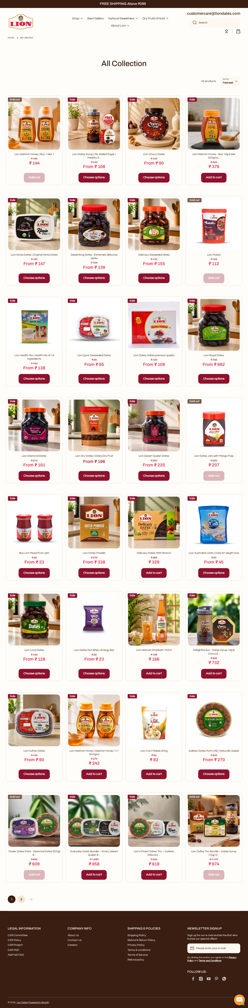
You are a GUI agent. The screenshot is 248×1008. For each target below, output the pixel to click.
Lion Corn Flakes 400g (153, 751)
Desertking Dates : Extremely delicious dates (94, 256)
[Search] (193, 23)
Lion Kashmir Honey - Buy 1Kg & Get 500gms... (213, 156)
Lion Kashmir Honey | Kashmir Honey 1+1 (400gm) (94, 753)
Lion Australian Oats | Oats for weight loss (214, 553)
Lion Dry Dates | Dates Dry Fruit (94, 456)
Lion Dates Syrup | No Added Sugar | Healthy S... (94, 156)
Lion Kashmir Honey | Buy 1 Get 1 (34, 154)
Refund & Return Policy (141, 940)
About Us (73, 935)
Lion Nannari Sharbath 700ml (154, 650)
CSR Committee (18, 935)
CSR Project (15, 945)
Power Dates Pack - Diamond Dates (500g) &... (34, 853)
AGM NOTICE (16, 955)
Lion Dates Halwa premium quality (154, 355)
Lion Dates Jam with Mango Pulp (213, 456)
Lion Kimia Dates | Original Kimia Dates (34, 254)
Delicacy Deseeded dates (154, 254)
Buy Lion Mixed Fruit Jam (34, 553)
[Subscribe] (235, 948)
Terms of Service (137, 955)
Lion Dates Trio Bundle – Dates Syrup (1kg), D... (213, 853)
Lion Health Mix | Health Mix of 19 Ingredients (34, 357)
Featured (228, 82)
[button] (238, 31)
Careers (73, 945)
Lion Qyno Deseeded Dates (94, 355)
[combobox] (215, 23)
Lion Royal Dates (214, 355)
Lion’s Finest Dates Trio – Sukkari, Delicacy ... (154, 853)
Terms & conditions (139, 950)
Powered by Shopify (38, 1002)
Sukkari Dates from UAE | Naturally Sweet (214, 751)
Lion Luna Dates (34, 650)
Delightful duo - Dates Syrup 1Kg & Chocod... (214, 652)
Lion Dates (22, 1002)
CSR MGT (13, 950)
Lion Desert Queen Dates (154, 456)
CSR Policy (14, 940)
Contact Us (75, 940)
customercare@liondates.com (213, 13)
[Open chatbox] (239, 999)
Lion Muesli (213, 254)
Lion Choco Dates (154, 154)
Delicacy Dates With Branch (154, 553)
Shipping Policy (136, 935)
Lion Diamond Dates (34, 456)
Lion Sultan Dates (34, 751)
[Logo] (21, 22)
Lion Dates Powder (94, 553)
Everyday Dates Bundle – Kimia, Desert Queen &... (94, 853)
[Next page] (30, 899)
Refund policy (135, 959)
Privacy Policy (136, 945)
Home (11, 37)
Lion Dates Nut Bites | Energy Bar (94, 650)
